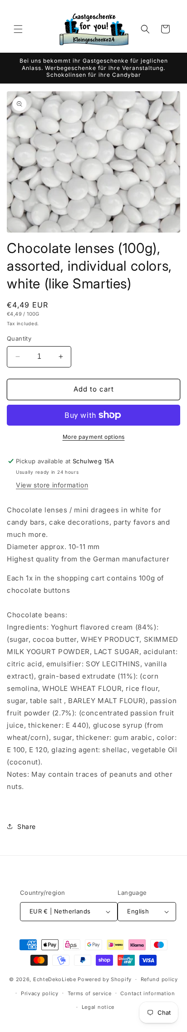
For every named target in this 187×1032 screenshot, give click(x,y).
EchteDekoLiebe (54, 979)
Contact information (147, 993)
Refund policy (159, 979)
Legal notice (98, 1007)
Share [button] (26, 826)
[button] (18, 29)
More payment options (94, 436)
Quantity (19, 338)
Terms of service (90, 993)
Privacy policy (40, 993)
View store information (52, 485)
